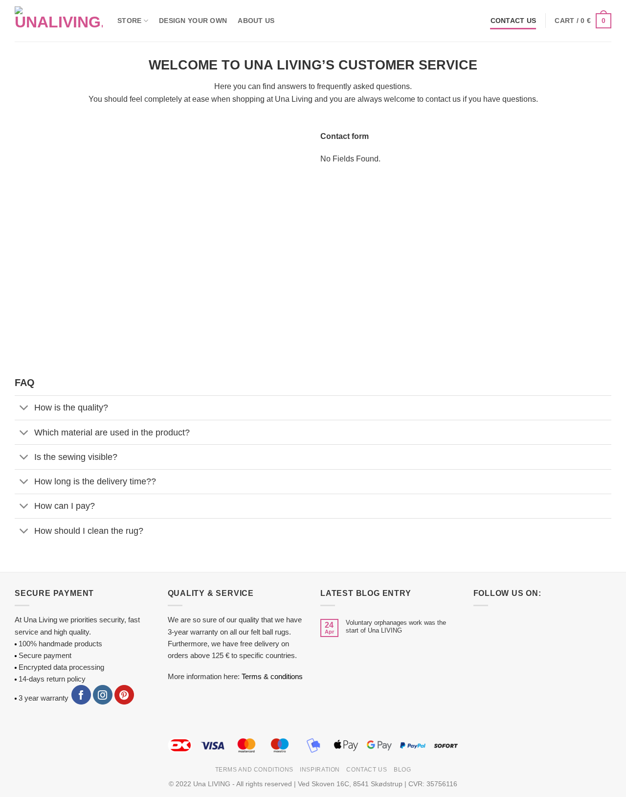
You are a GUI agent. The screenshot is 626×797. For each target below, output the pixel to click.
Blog (402, 769)
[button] (583, 20)
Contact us (514, 20)
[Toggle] (24, 408)
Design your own (193, 20)
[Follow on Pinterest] (124, 695)
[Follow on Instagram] (102, 695)
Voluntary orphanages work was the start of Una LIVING (396, 626)
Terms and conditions (254, 769)
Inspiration (320, 769)
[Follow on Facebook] (81, 695)
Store (129, 20)
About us (256, 20)
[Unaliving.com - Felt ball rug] (59, 20)
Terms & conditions (272, 676)
